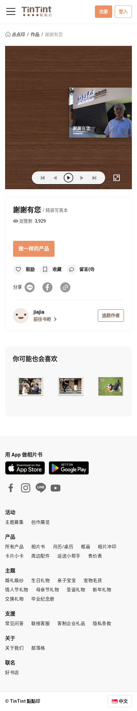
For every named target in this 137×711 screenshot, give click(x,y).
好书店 (12, 672)
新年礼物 (102, 589)
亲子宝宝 (66, 580)
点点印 (18, 34)
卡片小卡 (14, 555)
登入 (123, 11)
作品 (35, 34)
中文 (123, 701)
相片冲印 (107, 546)
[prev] (55, 178)
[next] (81, 178)
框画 (85, 546)
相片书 (38, 546)
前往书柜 (42, 319)
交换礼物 (14, 598)
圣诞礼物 (76, 589)
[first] (42, 178)
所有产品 (14, 546)
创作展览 (40, 522)
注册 (103, 11)
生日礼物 (40, 580)
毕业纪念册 (42, 598)
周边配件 (40, 555)
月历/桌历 (63, 546)
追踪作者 (111, 315)
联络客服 (40, 623)
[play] (68, 178)
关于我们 (14, 647)
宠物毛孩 (92, 580)
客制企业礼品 (71, 623)
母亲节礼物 (47, 589)
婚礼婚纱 (14, 580)
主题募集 (14, 522)
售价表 (95, 555)
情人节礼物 (16, 589)
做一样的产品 (33, 249)
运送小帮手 (69, 555)
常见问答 (14, 623)
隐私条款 (102, 623)
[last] (94, 178)
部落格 (38, 647)
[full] (116, 177)
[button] (30, 386)
